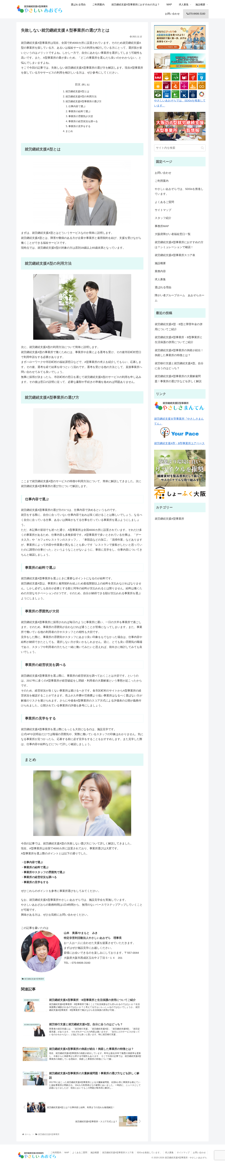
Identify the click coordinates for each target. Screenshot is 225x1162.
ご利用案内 (162, 180)
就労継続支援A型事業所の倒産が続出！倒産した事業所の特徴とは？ (179, 353)
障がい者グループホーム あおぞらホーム (179, 298)
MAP (66, 1152)
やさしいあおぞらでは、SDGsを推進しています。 (180, 103)
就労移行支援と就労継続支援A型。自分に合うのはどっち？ (179, 366)
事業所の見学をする (79, 126)
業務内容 (160, 271)
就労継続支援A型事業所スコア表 (175, 255)
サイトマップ (163, 210)
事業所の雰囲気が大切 (80, 116)
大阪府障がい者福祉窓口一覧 (173, 234)
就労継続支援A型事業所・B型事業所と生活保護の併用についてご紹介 (178, 340)
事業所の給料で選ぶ (79, 111)
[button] (202, 148)
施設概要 (160, 263)
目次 (78, 84)
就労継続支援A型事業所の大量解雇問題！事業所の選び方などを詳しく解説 (178, 379)
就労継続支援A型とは (77, 91)
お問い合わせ (163, 172)
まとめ (69, 131)
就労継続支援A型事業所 (34, 979)
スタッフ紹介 (163, 218)
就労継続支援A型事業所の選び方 (83, 101)
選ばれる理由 (163, 287)
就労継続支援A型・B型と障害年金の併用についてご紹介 (178, 327)
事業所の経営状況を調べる (83, 121)
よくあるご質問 (164, 202)
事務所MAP (162, 226)
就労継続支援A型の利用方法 (81, 96)
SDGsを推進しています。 (149, 1152)
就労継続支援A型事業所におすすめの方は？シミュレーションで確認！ (179, 245)
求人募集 (160, 279)
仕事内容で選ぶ (77, 106)
